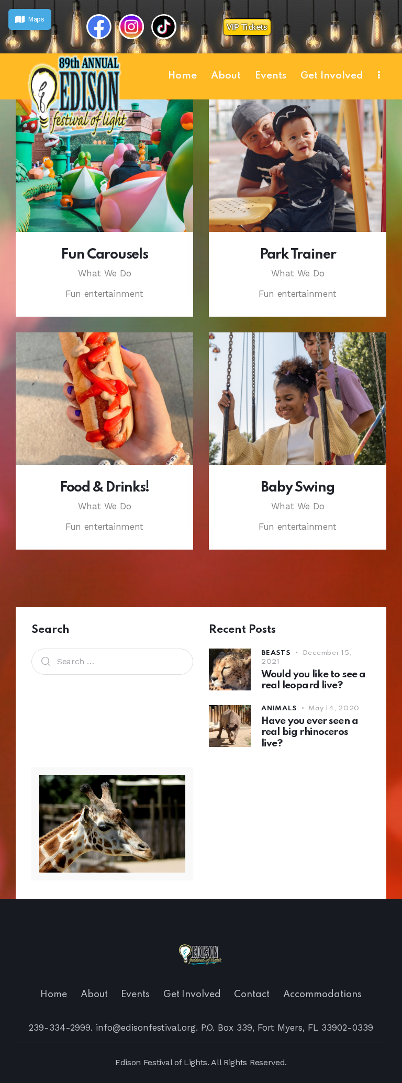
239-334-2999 (60, 1027)
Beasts (276, 653)
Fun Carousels (104, 255)
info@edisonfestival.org (146, 1027)
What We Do (104, 273)
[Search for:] (112, 661)
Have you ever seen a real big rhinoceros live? (309, 732)
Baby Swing (297, 488)
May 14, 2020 (334, 708)
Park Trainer (298, 255)
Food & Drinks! (104, 488)
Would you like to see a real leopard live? (313, 679)
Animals (279, 708)
